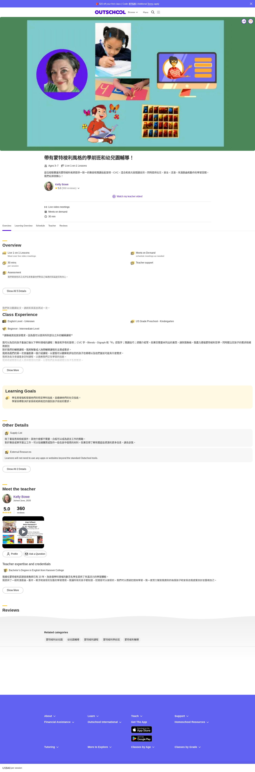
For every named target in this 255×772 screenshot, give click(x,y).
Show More (13, 370)
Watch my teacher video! (129, 196)
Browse (131, 12)
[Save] (250, 21)
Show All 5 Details (16, 291)
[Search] (152, 12)
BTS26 (132, 4)
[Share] (244, 21)
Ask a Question (37, 554)
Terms (150, 4)
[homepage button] (110, 12)
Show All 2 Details (16, 469)
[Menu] (158, 12)
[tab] (6, 225)
